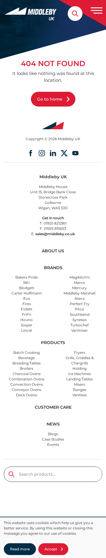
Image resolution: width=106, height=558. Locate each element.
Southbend (80, 314)
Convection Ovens (26, 384)
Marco (79, 282)
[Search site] (75, 13)
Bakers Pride (26, 277)
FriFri (26, 314)
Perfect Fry (80, 304)
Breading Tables (26, 363)
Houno (26, 320)
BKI (26, 282)
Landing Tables (79, 379)
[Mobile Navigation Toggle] (96, 10)
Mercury (79, 288)
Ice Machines (79, 374)
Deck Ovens (26, 395)
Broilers (26, 368)
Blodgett (26, 288)
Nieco (79, 298)
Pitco (79, 309)
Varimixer (79, 330)
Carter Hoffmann (26, 293)
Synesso (79, 320)
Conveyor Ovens (26, 389)
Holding (79, 368)
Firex (26, 304)
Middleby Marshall (79, 293)
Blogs (53, 434)
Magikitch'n (79, 277)
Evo (26, 298)
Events (53, 444)
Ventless (79, 395)
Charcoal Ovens (27, 374)
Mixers (79, 384)
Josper (26, 325)
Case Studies (53, 439)
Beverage (26, 358)
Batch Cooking (26, 352)
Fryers (79, 352)
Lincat (26, 330)
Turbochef (79, 325)
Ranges (79, 389)
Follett (26, 309)
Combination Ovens (26, 379)
